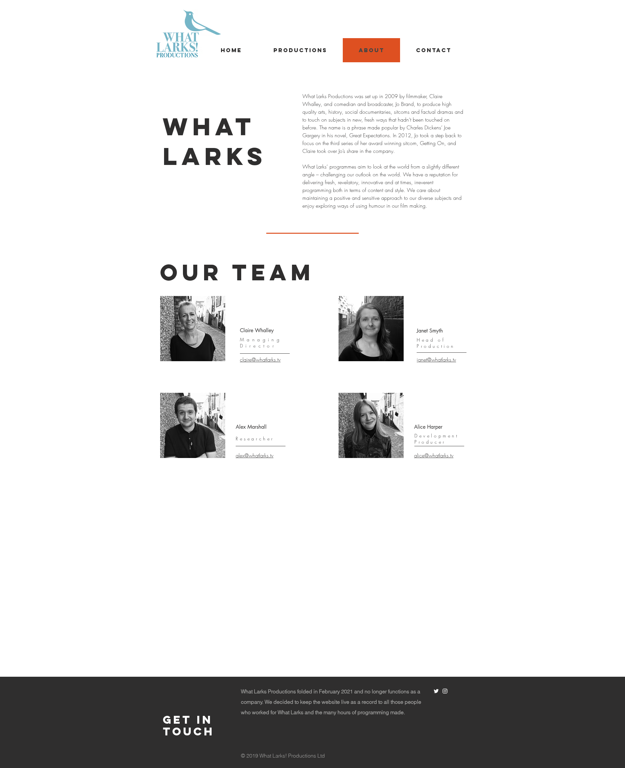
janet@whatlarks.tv (436, 359)
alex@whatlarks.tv (254, 455)
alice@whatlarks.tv (433, 455)
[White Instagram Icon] (445, 691)
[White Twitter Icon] (436, 691)
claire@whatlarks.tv (260, 359)
